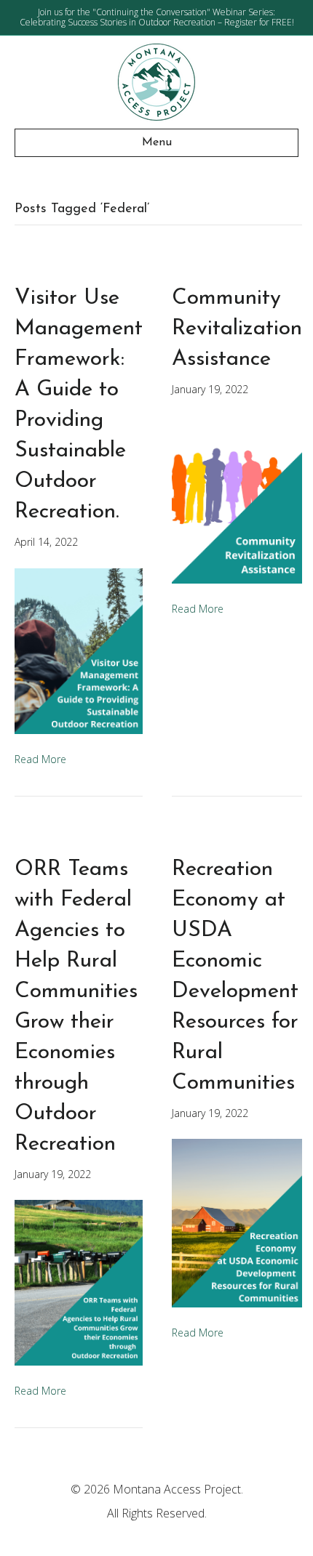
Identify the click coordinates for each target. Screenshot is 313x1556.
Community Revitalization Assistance (237, 329)
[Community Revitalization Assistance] (237, 498)
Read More (40, 759)
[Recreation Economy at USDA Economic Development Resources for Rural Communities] (237, 1222)
